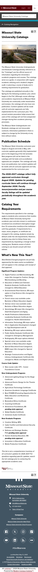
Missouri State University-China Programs (19, 525)
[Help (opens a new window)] (35, 31)
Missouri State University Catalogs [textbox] (15, 16)
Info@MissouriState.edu (19, 503)
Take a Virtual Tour (18, 509)
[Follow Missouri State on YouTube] (6, 540)
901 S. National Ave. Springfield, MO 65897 (19, 499)
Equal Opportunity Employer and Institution (19, 560)
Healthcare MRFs (26, 564)
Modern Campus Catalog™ (23, 571)
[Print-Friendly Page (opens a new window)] (32, 31)
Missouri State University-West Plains (19, 522)
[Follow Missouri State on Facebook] (6, 531)
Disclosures (27, 557)
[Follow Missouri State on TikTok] (31, 531)
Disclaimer (19, 557)
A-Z (29, 8)
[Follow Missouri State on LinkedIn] (14, 540)
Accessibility (10, 557)
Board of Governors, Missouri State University (21, 562)
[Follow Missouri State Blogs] (23, 540)
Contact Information (13, 564)
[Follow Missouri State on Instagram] (23, 531)
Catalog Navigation (11, 24)
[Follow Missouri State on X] (14, 531)
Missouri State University (19, 519)
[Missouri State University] (9, 8)
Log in (23, 8)
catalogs (8, 568)
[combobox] (19, 16)
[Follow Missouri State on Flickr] (31, 540)
